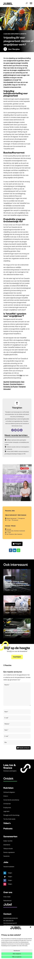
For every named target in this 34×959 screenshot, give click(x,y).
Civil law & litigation (9, 792)
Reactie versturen (24, 748)
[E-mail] (15, 430)
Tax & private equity (9, 819)
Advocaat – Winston (10, 526)
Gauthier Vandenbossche (11, 382)
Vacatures (6, 856)
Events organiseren (9, 852)
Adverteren (6, 845)
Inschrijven (17, 657)
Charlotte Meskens (16, 384)
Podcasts (7, 828)
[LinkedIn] (18, 430)
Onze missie (6, 896)
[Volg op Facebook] (4, 880)
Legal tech (6, 811)
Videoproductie (8, 848)
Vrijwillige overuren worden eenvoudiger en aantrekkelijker (17, 628)
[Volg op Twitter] (4, 876)
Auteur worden (7, 841)
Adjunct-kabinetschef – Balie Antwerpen (15, 515)
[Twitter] (21, 430)
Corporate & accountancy (11, 800)
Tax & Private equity (10, 578)
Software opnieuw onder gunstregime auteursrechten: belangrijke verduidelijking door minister (17, 442)
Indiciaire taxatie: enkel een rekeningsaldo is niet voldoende (17, 605)
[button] (31, 2)
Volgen (10, 873)
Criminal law (7, 803)
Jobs (5, 862)
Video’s (7, 823)
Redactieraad (7, 900)
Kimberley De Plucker (10, 387)
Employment (7, 807)
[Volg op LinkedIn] (4, 873)
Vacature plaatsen (8, 866)
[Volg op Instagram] (4, 884)
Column (5, 796)
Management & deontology (11, 815)
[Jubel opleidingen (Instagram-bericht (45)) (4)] (17, 500)
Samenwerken (10, 836)
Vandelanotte (8, 635)
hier (21, 375)
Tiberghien (16, 49)
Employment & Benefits (18, 34)
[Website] (12, 430)
